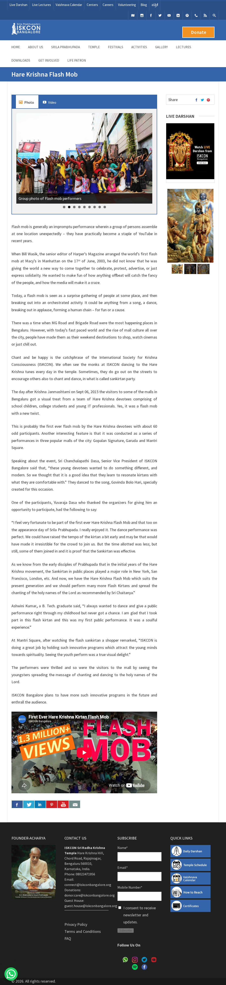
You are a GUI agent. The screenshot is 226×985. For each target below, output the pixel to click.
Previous (20, 161)
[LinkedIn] (178, 15)
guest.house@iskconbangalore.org (90, 906)
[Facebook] (151, 15)
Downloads (20, 60)
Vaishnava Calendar (69, 5)
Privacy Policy (75, 924)
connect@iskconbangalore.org (87, 884)
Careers (108, 5)
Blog (144, 5)
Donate (198, 32)
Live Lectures (41, 5)
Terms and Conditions (82, 931)
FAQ (67, 938)
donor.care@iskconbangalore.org (89, 895)
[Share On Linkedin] (40, 804)
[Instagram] (141, 15)
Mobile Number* (129, 887)
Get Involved (48, 60)
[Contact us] (74, 804)
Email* (122, 867)
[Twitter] (160, 15)
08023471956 (85, 874)
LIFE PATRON (76, 60)
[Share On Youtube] (63, 804)
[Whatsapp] (196, 15)
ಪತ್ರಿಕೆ (155, 5)
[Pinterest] (187, 15)
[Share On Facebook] (17, 804)
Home (15, 47)
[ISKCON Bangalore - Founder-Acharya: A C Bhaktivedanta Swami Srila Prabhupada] (25, 33)
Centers (92, 5)
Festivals (115, 47)
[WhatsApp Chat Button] (11, 974)
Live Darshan (18, 5)
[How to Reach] (132, 15)
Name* (122, 847)
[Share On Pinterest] (51, 804)
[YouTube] (169, 15)
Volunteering (127, 5)
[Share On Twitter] (28, 804)
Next (147, 161)
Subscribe (125, 930)
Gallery (161, 47)
